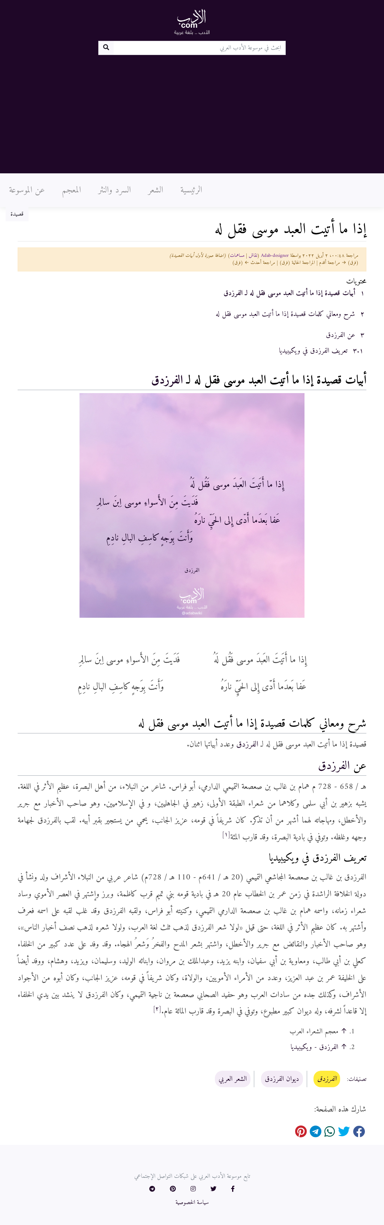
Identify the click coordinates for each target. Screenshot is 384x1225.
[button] (233, 1189)
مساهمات (237, 256)
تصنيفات (357, 1079)
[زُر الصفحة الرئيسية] (192, 21)
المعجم (71, 190)
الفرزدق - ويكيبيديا (314, 1047)
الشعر (155, 190)
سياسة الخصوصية (192, 1202)
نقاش (253, 256)
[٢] (157, 1009)
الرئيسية (191, 190)
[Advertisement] (192, 111)
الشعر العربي (233, 1079)
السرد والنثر (114, 190)
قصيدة (17, 214)
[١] (226, 834)
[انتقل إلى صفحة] (106, 48)
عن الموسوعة (27, 190)
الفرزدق (167, 380)
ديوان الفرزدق (282, 1079)
